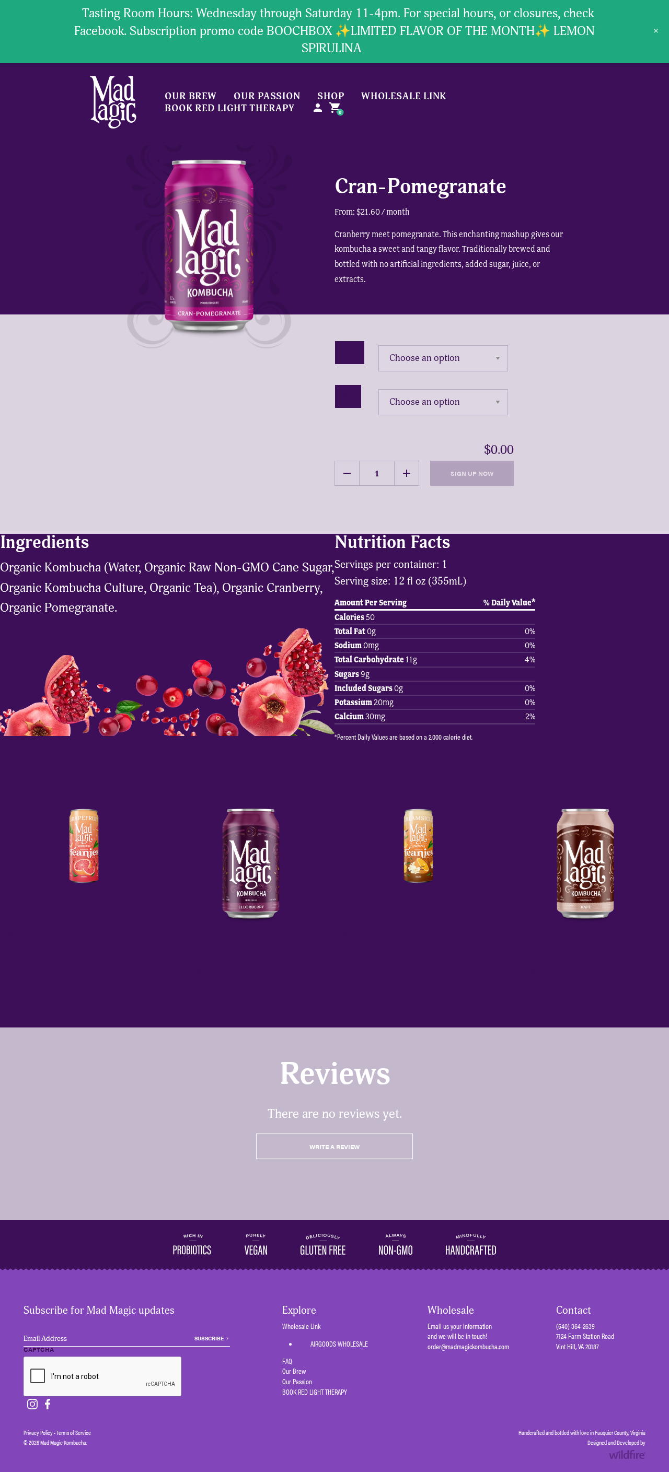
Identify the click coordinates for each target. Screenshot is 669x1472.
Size (348, 394)
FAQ (287, 1361)
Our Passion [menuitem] (267, 96)
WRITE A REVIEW (334, 1146)
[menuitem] (318, 108)
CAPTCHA (39, 1350)
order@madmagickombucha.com (468, 1346)
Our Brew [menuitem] (191, 96)
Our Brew (294, 1371)
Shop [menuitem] (330, 96)
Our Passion (297, 1381)
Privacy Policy (38, 1432)
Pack (349, 350)
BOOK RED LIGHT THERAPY (314, 1392)
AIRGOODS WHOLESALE (339, 1343)
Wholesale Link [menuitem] (404, 96)
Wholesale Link (301, 1326)
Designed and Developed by (616, 1442)
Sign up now (472, 473)
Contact (573, 1310)
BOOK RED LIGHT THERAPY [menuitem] (230, 108)
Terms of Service (73, 1432)
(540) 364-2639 (575, 1326)
